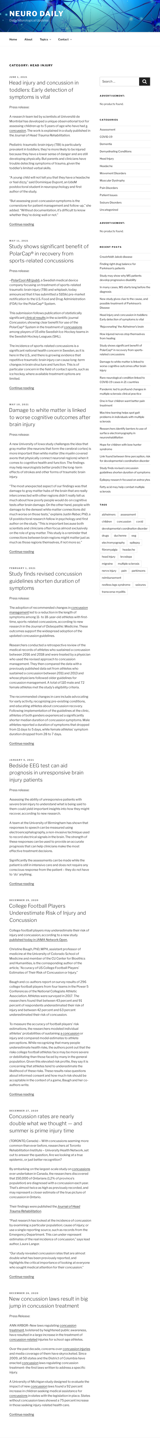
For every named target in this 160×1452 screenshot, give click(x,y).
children (107, 521)
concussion (30, 1363)
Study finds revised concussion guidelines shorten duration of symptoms (45, 581)
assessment (128, 514)
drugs (105, 535)
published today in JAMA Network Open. (38, 940)
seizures (140, 584)
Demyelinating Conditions (116, 151)
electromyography (113, 542)
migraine (107, 563)
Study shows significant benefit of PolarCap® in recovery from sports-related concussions (49, 253)
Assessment (107, 129)
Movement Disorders (113, 173)
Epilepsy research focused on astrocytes (125, 479)
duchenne (120, 535)
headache (129, 549)
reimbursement (111, 577)
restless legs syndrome (116, 584)
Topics (44, 39)
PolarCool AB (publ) (25, 280)
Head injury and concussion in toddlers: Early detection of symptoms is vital (44, 90)
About (28, 39)
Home (13, 39)
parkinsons (138, 570)
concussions (73, 327)
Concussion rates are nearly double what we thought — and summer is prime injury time (45, 1123)
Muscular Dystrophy (112, 180)
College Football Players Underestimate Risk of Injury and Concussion (47, 913)
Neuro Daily (36, 13)
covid (139, 521)
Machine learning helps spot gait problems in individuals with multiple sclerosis (122, 417)
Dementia (106, 144)
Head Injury (107, 158)
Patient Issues (108, 195)
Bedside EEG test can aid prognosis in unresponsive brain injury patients (46, 772)
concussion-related (23, 1339)
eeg (134, 535)
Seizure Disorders (111, 202)
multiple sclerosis (128, 563)
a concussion (69, 1033)
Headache (106, 166)
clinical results (35, 318)
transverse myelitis (113, 591)
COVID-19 (106, 136)
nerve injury (109, 570)
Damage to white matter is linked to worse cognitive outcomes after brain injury (50, 417)
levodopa (126, 556)
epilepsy (135, 542)
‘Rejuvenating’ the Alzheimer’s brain (122, 326)
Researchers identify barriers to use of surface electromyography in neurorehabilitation (123, 433)
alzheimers (109, 514)
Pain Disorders (109, 187)
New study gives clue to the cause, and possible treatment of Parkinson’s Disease (124, 303)
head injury (108, 556)
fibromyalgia (109, 549)
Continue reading (21, 224)
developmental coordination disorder (125, 528)
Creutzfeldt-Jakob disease (116, 256)
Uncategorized (109, 209)
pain (124, 570)
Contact (63, 39)
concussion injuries (76, 1349)
